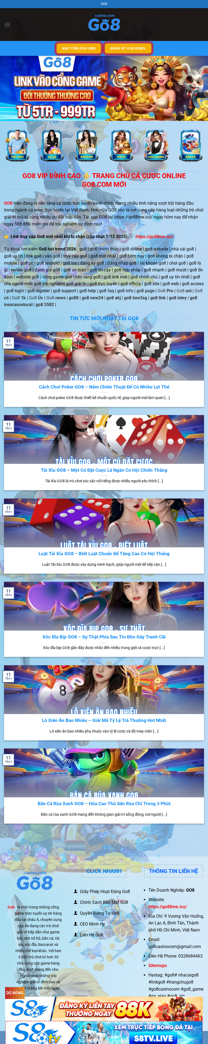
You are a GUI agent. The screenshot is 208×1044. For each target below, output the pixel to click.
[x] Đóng (14, 993)
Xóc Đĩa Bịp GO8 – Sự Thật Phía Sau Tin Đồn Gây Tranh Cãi (104, 637)
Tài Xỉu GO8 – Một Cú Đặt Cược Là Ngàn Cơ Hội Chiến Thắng (104, 470)
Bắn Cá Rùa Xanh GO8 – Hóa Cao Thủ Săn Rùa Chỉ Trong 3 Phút (104, 803)
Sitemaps (157, 965)
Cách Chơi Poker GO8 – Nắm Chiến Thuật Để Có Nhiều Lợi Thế (104, 387)
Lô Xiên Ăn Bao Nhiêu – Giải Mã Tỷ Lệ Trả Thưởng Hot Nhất (104, 720)
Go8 (11, 907)
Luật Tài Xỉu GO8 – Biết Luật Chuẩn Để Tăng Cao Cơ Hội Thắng (104, 553)
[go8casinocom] (104, 24)
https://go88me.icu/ (154, 236)
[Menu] (7, 24)
